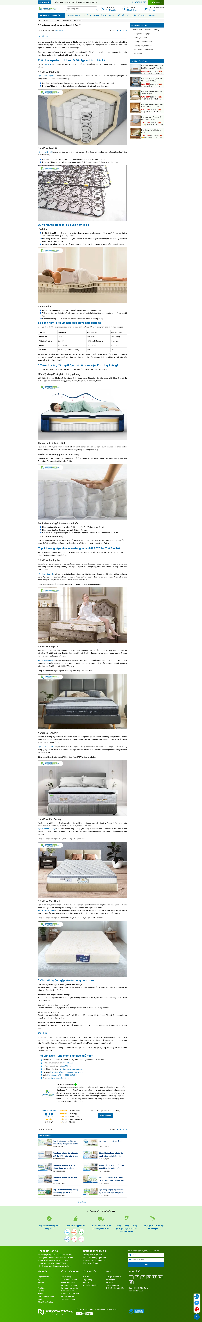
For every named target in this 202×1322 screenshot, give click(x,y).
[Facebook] (137, 1277)
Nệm (39, 1280)
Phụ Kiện (41, 1288)
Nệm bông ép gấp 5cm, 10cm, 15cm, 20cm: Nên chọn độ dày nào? (111, 1179)
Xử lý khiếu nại (66, 1277)
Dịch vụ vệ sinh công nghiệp (46, 1297)
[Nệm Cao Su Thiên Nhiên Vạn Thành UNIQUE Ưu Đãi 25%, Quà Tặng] (135, 95)
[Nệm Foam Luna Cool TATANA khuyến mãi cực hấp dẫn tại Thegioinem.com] (135, 133)
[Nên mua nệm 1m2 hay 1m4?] (90, 1142)
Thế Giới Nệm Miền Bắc (115, 1288)
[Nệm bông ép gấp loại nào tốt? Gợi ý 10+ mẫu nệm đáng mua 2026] (90, 1191)
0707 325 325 (140, 2)
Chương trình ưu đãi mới (92, 1255)
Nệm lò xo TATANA (45, 747)
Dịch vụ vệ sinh (99, 15)
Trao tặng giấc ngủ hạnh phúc (94, 1260)
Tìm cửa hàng (111, 9)
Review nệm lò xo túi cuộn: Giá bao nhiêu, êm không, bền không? (111, 1167)
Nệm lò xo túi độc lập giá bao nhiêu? (65, 1178)
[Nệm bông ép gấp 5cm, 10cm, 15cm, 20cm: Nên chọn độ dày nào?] (90, 1179)
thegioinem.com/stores (62, 1266)
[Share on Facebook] (117, 31)
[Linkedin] (160, 1277)
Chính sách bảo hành (69, 1285)
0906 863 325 (66, 1066)
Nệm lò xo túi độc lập (46, 76)
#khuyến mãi (137, 30)
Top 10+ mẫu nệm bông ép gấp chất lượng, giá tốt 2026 (65, 1191)
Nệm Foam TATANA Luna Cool (151, 131)
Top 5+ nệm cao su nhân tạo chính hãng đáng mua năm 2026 (66, 1142)
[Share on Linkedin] (123, 31)
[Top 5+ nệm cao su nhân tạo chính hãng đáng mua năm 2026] (45, 1142)
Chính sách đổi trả (68, 1291)
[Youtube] (148, 1277)
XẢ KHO (112, 15)
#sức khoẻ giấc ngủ (152, 30)
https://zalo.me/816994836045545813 (62, 1075)
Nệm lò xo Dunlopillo (46, 574)
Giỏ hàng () (156, 2)
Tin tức (86, 15)
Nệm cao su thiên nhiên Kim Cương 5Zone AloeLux (152, 105)
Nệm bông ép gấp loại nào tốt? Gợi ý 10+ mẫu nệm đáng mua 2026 (111, 1191)
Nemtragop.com (112, 1280)
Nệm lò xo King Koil (45, 660)
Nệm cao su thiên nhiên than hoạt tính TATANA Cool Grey (152, 67)
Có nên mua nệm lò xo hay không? (69, 20)
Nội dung (44, 36)
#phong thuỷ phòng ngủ (141, 34)
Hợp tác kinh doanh (68, 1282)
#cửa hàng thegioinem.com (142, 45)
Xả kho (40, 1294)
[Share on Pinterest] (126, 31)
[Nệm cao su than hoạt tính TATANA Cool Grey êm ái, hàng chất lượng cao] (135, 69)
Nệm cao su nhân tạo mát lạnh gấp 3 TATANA (151, 118)
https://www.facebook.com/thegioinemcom (67, 1072)
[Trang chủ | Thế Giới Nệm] (50, 8)
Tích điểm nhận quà (90, 1263)
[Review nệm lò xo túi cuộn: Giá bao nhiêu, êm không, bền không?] (90, 1167)
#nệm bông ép (137, 53)
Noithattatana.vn (112, 1285)
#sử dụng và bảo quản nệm (142, 41)
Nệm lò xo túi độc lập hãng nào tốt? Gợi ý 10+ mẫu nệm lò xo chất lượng (65, 1155)
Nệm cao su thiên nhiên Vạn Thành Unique (152, 92)
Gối (39, 1285)
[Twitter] (131, 1282)
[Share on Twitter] (120, 31)
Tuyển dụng (87, 1280)
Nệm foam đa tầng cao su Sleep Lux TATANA (151, 79)
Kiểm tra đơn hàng (68, 1299)
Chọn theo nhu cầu (45, 1277)
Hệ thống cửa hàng (90, 1285)
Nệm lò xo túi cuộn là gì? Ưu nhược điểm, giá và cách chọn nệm (65, 1167)
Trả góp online (132, 9)
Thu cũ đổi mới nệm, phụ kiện (94, 1258)
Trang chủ (44, 20)
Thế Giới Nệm (58, 31)
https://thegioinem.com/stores (70, 1069)
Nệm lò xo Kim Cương (46, 829)
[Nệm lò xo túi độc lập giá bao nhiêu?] (45, 1179)
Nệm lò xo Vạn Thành (46, 910)
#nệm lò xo (149, 49)
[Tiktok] (143, 1277)
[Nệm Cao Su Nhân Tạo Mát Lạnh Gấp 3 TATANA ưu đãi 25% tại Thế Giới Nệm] (135, 120)
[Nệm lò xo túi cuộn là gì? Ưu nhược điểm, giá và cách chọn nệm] (45, 1167)
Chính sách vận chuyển (156, 9)
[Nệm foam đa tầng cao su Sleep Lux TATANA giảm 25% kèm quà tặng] (135, 82)
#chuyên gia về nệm (139, 38)
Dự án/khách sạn (138, 15)
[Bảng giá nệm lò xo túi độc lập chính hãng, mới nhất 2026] (90, 1154)
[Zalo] (131, 1277)
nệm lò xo (48, 64)
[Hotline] (196, 1309)
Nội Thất (41, 1291)
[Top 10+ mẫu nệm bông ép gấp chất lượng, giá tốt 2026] (45, 1191)
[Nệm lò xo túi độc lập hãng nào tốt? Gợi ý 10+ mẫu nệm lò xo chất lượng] (45, 1154)
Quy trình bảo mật (67, 1296)
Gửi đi (146, 1265)
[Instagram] (154, 1277)
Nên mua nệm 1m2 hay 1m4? (111, 1141)
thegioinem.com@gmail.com (59, 1078)
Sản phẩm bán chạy (45, 1302)
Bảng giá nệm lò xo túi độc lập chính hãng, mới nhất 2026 (111, 1154)
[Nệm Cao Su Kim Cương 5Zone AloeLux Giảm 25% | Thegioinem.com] (135, 108)
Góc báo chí (123, 15)
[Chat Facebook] (196, 1303)
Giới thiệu (86, 1277)
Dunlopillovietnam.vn (114, 1277)
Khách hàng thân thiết (69, 1280)
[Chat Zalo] (196, 1296)
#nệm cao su (137, 49)
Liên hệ (152, 15)
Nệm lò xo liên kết (45, 152)
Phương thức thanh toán (70, 1294)
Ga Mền (41, 1282)
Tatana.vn (109, 1282)
